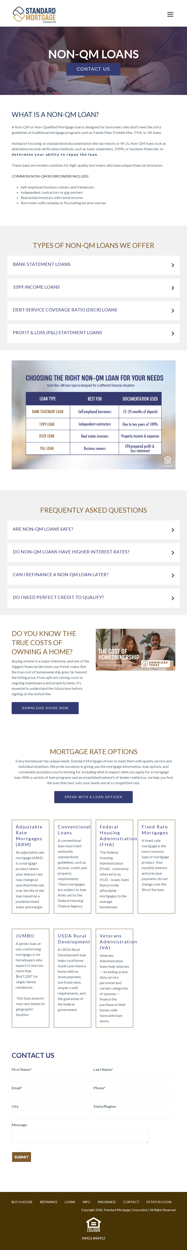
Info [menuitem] (86, 1202)
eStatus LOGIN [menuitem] (159, 1202)
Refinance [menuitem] (48, 1202)
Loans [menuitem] (70, 1202)
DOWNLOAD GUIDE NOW (45, 708)
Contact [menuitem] (131, 1202)
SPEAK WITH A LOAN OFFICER (93, 797)
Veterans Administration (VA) (118, 941)
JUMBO (25, 935)
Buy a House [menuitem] (22, 1202)
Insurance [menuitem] (107, 1202)
